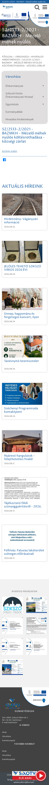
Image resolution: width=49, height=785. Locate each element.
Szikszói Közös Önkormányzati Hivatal (19, 95)
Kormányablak (14, 112)
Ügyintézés (12, 104)
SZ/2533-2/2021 (9, 151)
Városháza (6, 736)
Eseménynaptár (8, 740)
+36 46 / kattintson (13, 720)
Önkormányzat (14, 86)
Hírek (4, 732)
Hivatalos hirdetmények (19, 119)
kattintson (12, 722)
